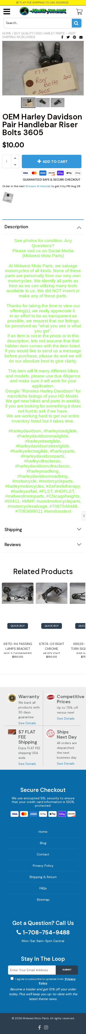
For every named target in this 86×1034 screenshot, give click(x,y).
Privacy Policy (43, 866)
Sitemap (43, 899)
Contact (43, 854)
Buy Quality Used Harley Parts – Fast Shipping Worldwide (39, 35)
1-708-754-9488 (46, 932)
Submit (67, 969)
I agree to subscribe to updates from (45, 981)
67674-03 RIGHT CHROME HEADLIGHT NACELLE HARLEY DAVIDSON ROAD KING (51, 648)
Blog (43, 843)
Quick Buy (18, 626)
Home (6, 33)
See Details (27, 723)
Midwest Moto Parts (36, 1018)
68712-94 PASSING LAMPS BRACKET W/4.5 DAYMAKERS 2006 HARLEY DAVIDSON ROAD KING (17, 648)
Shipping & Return (43, 877)
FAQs (43, 888)
